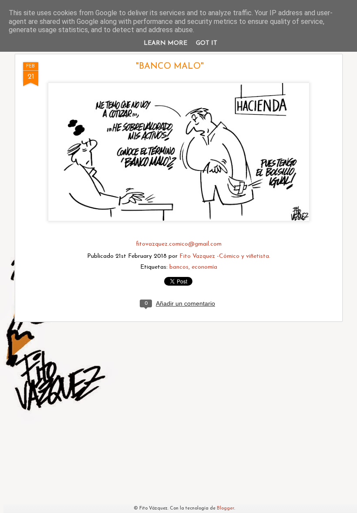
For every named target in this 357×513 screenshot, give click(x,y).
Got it (206, 43)
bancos (179, 267)
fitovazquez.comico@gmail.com (179, 244)
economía (204, 267)
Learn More (165, 43)
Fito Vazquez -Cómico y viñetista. (224, 256)
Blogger (225, 508)
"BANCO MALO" (170, 66)
